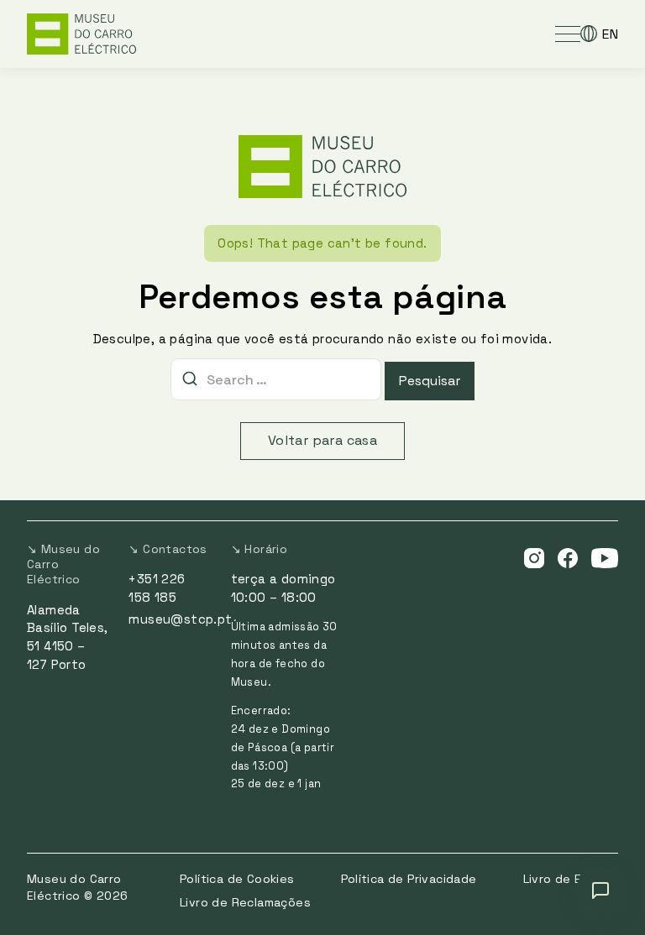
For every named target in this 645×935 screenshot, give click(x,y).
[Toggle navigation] (567, 33)
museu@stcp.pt (180, 619)
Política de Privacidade (409, 878)
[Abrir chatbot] (600, 890)
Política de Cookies (237, 878)
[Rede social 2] (568, 558)
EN (610, 34)
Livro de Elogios (570, 878)
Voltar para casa (322, 440)
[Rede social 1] (534, 558)
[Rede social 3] (604, 558)
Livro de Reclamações (245, 902)
